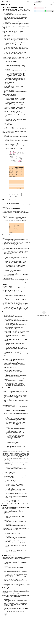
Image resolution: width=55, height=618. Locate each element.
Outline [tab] (40, 1)
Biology (7, 1)
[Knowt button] (31, 2)
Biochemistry (10, 1)
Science (4, 1)
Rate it (52, 4)
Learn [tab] (36, 1)
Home (2, 1)
